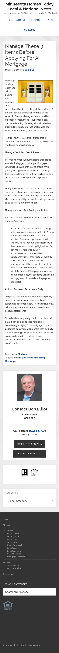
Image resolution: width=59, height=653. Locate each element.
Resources (8, 531)
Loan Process (13, 548)
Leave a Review (14, 568)
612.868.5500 (37, 430)
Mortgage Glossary (16, 557)
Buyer (22, 357)
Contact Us (8, 574)
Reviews (7, 562)
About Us (7, 525)
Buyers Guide (13, 534)
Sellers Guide (13, 536)
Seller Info (12, 542)
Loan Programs (14, 551)
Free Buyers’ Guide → (29, 444)
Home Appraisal (14, 545)
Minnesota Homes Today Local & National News (29, 6)
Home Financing (36, 357)
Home (6, 519)
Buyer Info (12, 539)
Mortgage (23, 354)
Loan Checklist (14, 554)
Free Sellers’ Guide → (29, 453)
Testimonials (13, 565)
